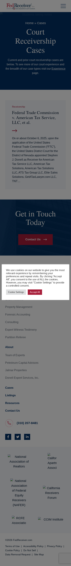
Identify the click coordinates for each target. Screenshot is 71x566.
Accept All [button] (35, 292)
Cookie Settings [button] (16, 292)
